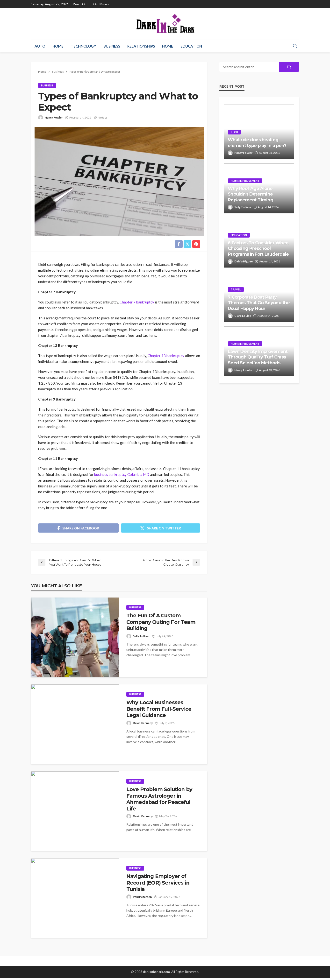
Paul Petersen (142, 897)
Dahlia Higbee (243, 261)
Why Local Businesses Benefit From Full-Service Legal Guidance (158, 708)
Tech (234, 132)
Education (191, 46)
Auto (40, 46)
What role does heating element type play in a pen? (257, 142)
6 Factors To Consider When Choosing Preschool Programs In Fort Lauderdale (258, 248)
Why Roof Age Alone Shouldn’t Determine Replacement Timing (250, 194)
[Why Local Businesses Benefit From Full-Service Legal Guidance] (75, 724)
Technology (83, 46)
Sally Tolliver (141, 636)
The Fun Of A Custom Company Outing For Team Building (160, 621)
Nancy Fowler (54, 117)
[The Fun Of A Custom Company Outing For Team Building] (75, 637)
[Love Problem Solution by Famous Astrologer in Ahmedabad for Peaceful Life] (75, 811)
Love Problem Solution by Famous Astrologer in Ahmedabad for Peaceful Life (159, 798)
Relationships (141, 46)
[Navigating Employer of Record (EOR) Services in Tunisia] (75, 898)
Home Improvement (245, 180)
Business (111, 46)
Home (58, 46)
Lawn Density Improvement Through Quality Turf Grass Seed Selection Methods (258, 357)
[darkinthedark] (164, 24)
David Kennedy (143, 723)
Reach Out (80, 4)
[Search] (295, 46)
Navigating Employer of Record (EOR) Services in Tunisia (157, 882)
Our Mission (101, 4)
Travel (236, 289)
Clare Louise (242, 315)
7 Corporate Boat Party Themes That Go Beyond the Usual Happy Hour (259, 303)
